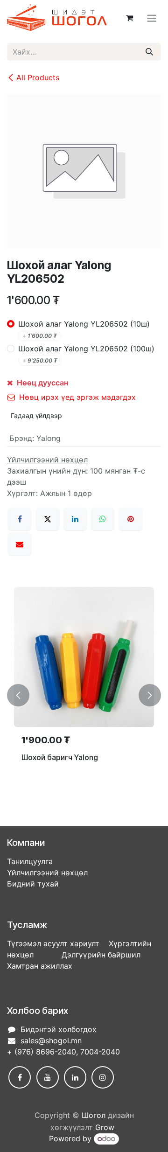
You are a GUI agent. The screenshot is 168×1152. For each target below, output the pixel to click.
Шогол (93, 1115)
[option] (84, 695)
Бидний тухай (33, 883)
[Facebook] (19, 519)
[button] (18, 695)
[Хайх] (149, 52)
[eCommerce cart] (129, 17)
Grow (104, 1127)
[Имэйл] (19, 544)
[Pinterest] (130, 519)
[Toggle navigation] (151, 18)
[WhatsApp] (102, 519)
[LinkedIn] (75, 519)
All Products (37, 77)
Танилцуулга (30, 861)
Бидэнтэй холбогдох (59, 1029)
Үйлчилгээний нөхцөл (47, 872)
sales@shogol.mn (51, 1040)
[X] (47, 519)
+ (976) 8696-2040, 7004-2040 (63, 1051)
